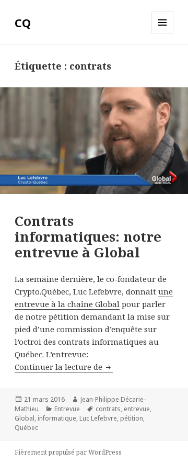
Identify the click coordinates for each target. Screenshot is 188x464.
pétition (131, 418)
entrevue (137, 408)
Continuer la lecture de (64, 366)
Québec (26, 427)
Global (24, 418)
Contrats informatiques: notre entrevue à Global (88, 236)
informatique (57, 418)
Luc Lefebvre (98, 418)
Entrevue (67, 408)
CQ (23, 22)
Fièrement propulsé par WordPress (68, 452)
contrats (108, 408)
